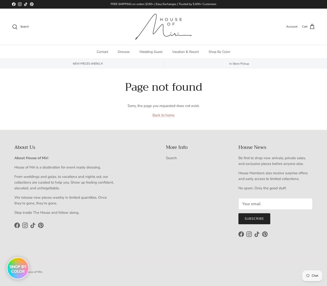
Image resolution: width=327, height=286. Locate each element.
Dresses (124, 52)
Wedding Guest (151, 52)
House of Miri (33, 272)
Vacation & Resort (185, 52)
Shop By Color (219, 52)
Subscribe (254, 219)
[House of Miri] (163, 26)
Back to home (163, 115)
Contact (102, 52)
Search (171, 158)
